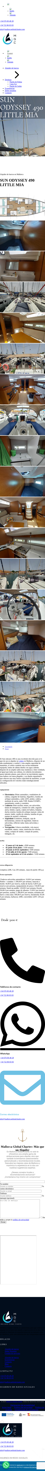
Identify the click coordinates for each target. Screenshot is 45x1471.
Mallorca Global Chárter (14, 1402)
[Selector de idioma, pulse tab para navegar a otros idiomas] (10, 6)
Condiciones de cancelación (26, 1410)
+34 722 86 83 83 (7, 25)
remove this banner (30, 1467)
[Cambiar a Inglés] (12, 11)
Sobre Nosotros (11, 1351)
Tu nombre (4, 1184)
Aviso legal (6, 1407)
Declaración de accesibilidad (22, 1405)
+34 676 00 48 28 (7, 21)
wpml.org (20, 1465)
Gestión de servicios (12, 1353)
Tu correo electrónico (22, 1187)
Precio (7, 749)
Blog (7, 1364)
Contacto (8, 1362)
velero (21, 761)
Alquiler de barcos (12, 1349)
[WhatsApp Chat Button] (6, 1465)
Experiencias (10, 1360)
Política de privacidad (23, 1407)
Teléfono (3, 1193)
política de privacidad (21, 1220)
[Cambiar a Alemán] (13, 15)
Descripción (8, 746)
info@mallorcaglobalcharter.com (12, 29)
